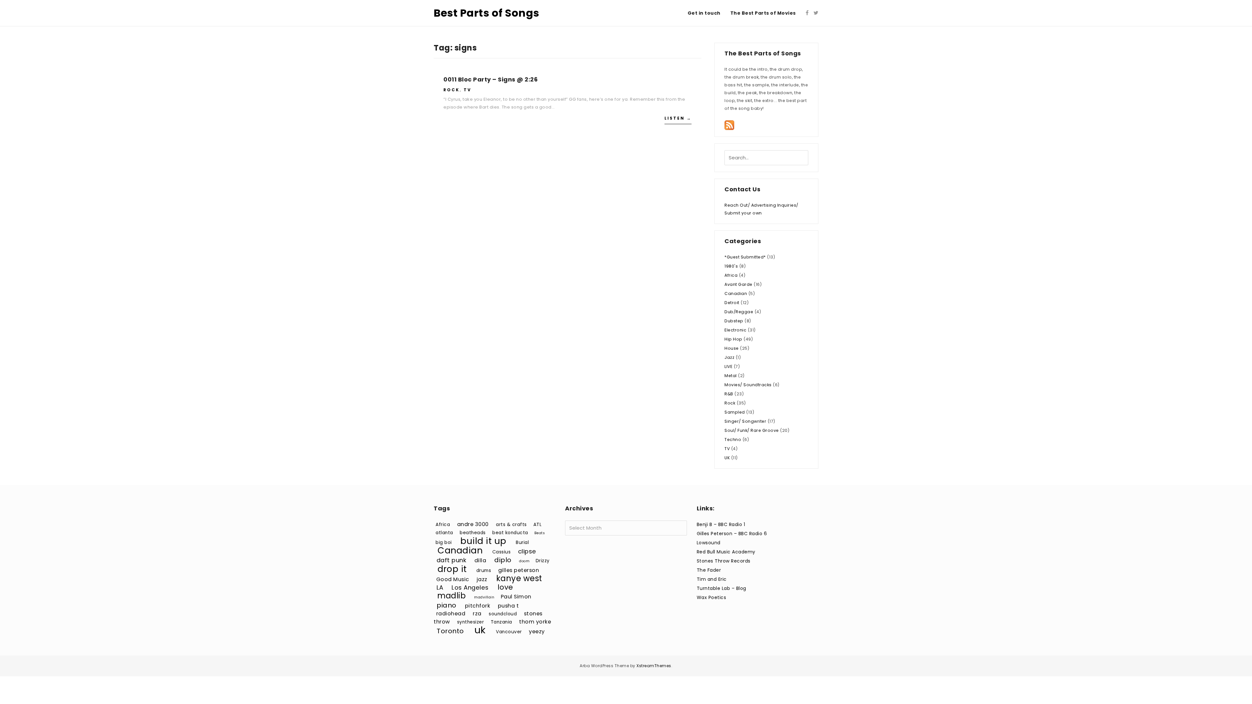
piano (446, 605)
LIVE (728, 366)
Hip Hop (733, 339)
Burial (522, 542)
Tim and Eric (712, 579)
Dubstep (733, 321)
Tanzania (501, 622)
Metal (730, 375)
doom (524, 561)
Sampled (734, 412)
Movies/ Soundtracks (748, 385)
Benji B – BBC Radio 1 (721, 524)
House (731, 348)
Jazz (729, 357)
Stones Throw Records (724, 561)
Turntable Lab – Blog (721, 588)
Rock (451, 90)
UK (727, 458)
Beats (539, 533)
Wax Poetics (711, 597)
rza (477, 613)
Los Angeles (470, 587)
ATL (537, 524)
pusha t (508, 605)
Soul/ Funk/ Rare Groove (751, 430)
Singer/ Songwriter (745, 421)
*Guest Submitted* (745, 257)
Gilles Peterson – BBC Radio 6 (732, 533)
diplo (503, 560)
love (505, 587)
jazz (482, 579)
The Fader (709, 570)
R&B (728, 394)
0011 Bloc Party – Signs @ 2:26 (490, 79)
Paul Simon (516, 596)
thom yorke (535, 621)
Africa (731, 275)
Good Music (452, 579)
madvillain (484, 597)
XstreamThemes (653, 665)
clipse (527, 551)
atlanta (444, 533)
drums (483, 570)
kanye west (519, 578)
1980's (731, 266)
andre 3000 (473, 524)
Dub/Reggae (738, 312)
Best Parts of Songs (486, 13)
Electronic (735, 330)
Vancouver (509, 632)
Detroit (731, 302)
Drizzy (543, 561)
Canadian (735, 293)
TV (467, 90)
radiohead (451, 613)
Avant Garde (738, 284)
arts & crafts (511, 524)
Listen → (678, 118)
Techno (732, 439)
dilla (480, 560)
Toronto (450, 631)
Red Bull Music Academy (726, 552)
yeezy (537, 631)
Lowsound (709, 542)
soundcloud (503, 614)
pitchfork (477, 605)
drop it (452, 569)
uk (480, 630)
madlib (451, 595)
